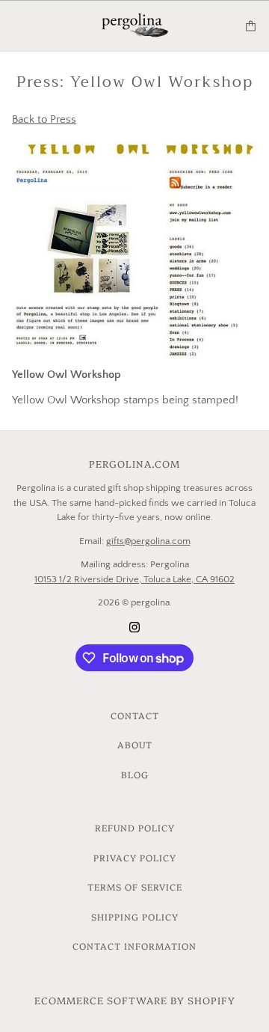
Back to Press (44, 119)
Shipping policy (135, 916)
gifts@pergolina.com (148, 541)
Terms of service (134, 886)
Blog (135, 774)
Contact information (134, 945)
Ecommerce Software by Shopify (134, 1000)
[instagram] (134, 626)
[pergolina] (135, 26)
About (134, 744)
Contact (135, 715)
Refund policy (135, 827)
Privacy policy (134, 857)
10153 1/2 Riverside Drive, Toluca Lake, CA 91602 (134, 579)
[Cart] (250, 25)
